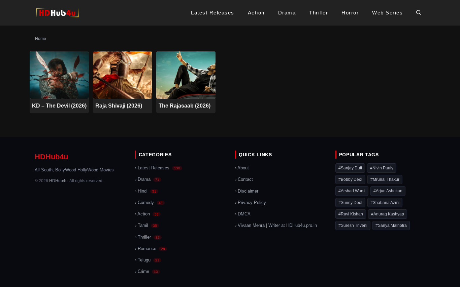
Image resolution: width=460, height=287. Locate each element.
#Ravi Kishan (350, 214)
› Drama (147, 179)
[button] (418, 13)
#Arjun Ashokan (387, 191)
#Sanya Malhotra (391, 225)
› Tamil (146, 225)
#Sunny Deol (350, 203)
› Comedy (149, 202)
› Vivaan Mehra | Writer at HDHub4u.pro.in (276, 225)
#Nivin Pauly (381, 168)
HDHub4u (51, 157)
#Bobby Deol (350, 179)
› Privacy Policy (250, 202)
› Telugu (147, 260)
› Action (147, 214)
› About (242, 168)
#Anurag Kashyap (387, 214)
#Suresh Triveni (352, 225)
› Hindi (145, 191)
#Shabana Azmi (384, 203)
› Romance (150, 248)
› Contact (244, 179)
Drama (287, 12)
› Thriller (147, 237)
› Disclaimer (246, 191)
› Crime (146, 271)
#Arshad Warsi (351, 191)
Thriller (318, 12)
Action (256, 12)
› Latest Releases (157, 168)
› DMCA (243, 214)
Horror (350, 12)
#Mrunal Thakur (384, 179)
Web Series (387, 12)
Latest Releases (212, 12)
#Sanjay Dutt (350, 168)
